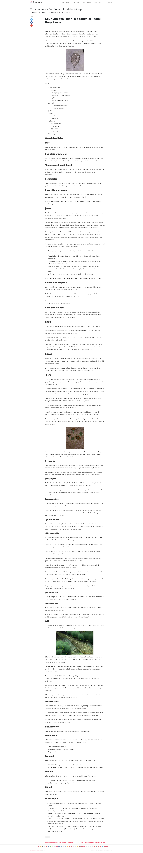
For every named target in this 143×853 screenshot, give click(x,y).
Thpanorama (37, 2)
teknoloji (95, 2)
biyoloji (83, 2)
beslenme (69, 2)
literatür (89, 2)
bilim (63, 2)
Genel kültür (76, 2)
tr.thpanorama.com (35, 850)
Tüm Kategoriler (109, 2)
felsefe (101, 2)
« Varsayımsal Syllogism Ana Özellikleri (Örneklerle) (59, 842)
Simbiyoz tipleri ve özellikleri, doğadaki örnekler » (91, 842)
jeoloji (47, 837)
